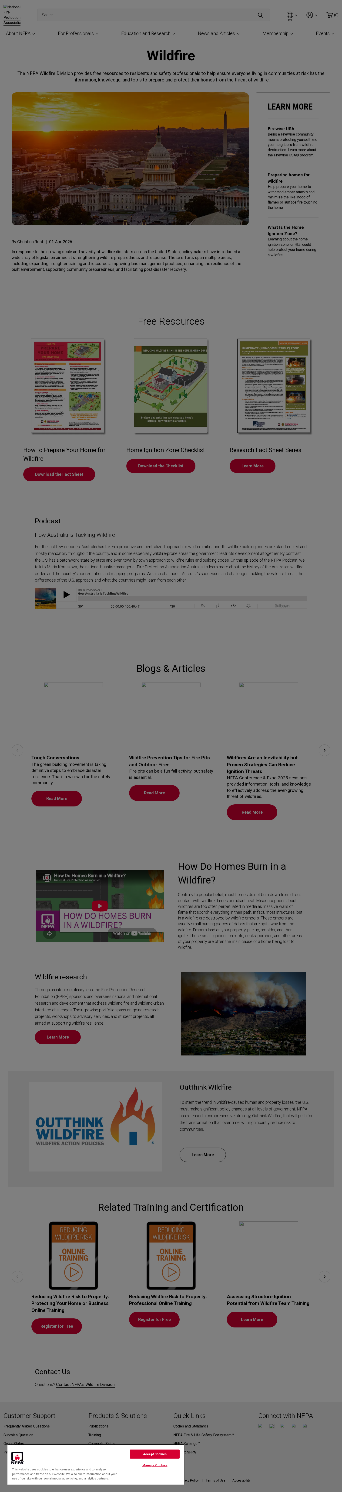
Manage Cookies (155, 1465)
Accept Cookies (155, 1454)
